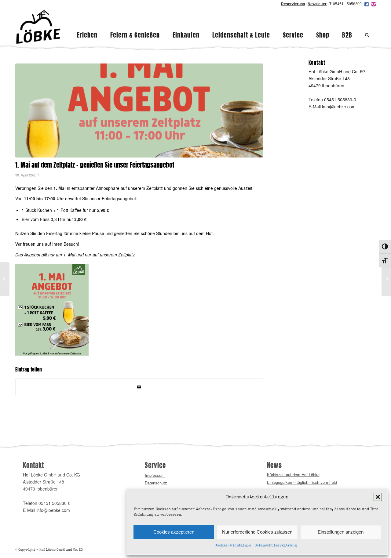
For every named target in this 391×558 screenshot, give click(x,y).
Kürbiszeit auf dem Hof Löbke (293, 474)
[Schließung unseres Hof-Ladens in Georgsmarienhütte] (4, 279)
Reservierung (293, 4)
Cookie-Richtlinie (233, 546)
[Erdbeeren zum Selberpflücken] (386, 279)
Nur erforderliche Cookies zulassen (257, 531)
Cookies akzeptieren (173, 531)
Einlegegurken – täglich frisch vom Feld (302, 482)
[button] (378, 497)
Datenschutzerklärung (275, 546)
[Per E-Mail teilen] (139, 387)
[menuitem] (87, 27)
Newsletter (317, 4)
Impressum (155, 475)
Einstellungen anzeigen (341, 531)
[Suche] (367, 27)
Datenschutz (156, 483)
